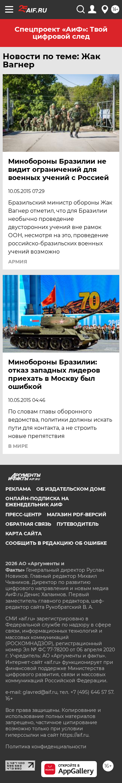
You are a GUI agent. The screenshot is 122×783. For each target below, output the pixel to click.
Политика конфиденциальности (45, 747)
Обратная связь (28, 524)
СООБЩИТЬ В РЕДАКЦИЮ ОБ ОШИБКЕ (56, 543)
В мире (18, 446)
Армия (17, 261)
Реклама (18, 489)
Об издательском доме (70, 489)
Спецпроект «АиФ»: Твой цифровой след (61, 32)
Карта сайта (23, 534)
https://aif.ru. (74, 735)
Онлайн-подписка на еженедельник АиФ (37, 501)
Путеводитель (78, 524)
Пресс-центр (23, 514)
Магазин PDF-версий (76, 514)
